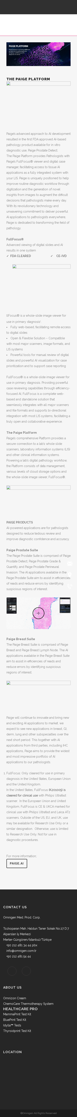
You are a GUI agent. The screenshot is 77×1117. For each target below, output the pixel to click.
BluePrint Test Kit (14, 1019)
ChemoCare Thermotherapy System (28, 1003)
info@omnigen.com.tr (21, 950)
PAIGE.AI (17, 863)
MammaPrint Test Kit (17, 1014)
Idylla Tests (12, 1025)
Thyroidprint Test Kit (17, 1031)
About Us (12, 987)
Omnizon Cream (14, 998)
